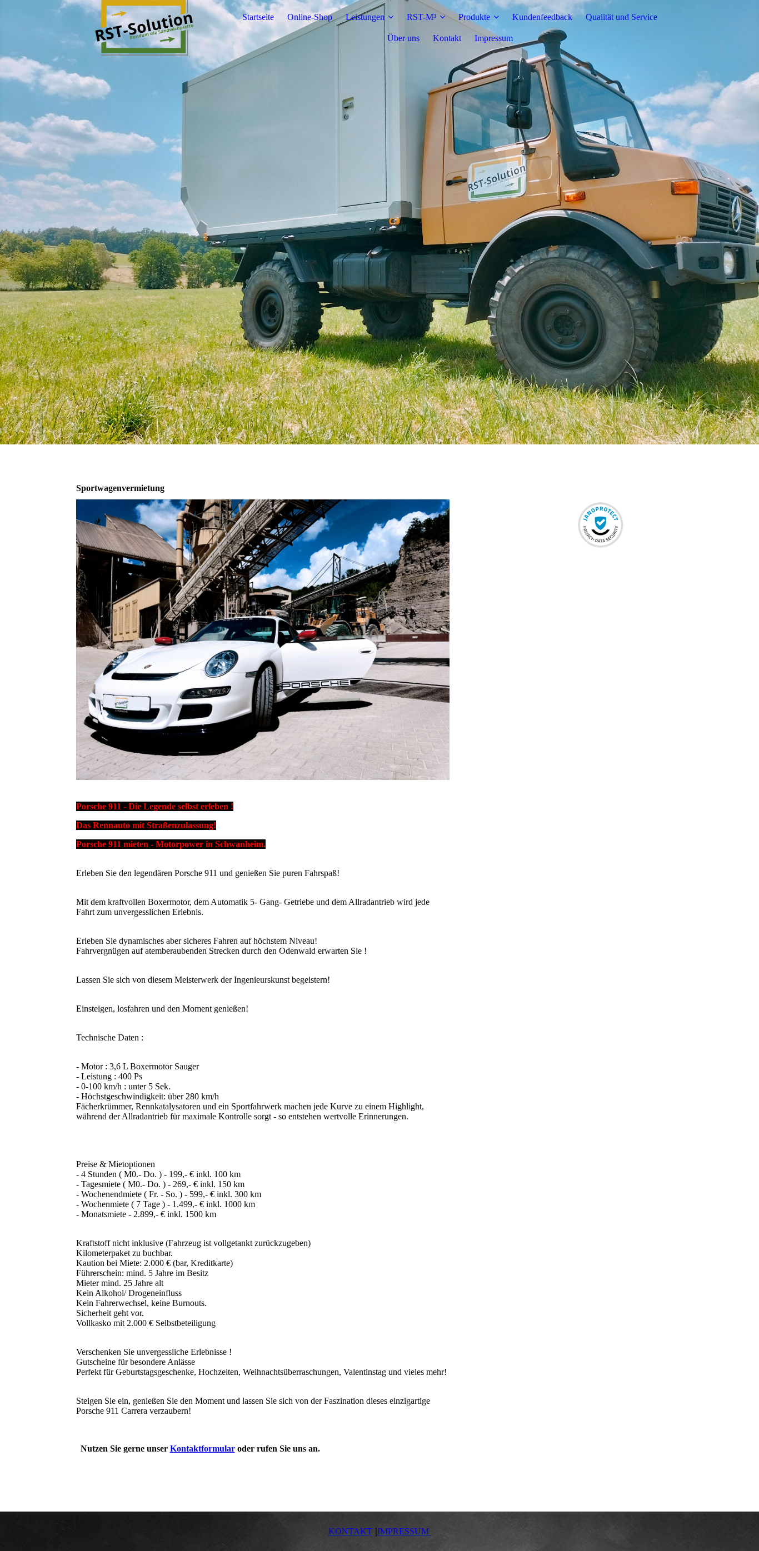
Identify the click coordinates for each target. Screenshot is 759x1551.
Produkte (474, 17)
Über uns (403, 38)
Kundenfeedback (542, 17)
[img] (145, 28)
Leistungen (365, 17)
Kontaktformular (202, 1448)
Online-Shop (309, 17)
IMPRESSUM (404, 1531)
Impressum (494, 38)
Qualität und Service (621, 17)
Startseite (258, 17)
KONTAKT (350, 1531)
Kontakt (447, 38)
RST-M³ (421, 17)
